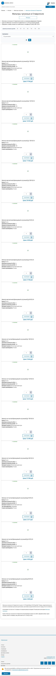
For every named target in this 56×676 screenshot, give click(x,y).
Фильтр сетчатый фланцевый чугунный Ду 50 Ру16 (17, 498)
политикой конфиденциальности (20, 670)
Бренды (2, 654)
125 (31, 28)
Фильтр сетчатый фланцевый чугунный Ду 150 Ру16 (18, 418)
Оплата (2, 661)
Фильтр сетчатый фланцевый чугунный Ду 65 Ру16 (17, 539)
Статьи (2, 644)
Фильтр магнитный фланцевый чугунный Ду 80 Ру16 (18, 299)
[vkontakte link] (42, 663)
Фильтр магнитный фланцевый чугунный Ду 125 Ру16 (18, 101)
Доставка (3, 665)
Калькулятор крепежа (5, 663)
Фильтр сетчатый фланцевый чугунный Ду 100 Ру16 (18, 339)
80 (23, 28)
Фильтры (28, 17)
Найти (50, 6)
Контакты (3, 646)
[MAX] (53, 663)
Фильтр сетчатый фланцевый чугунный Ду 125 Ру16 (18, 379)
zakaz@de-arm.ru (51, 658)
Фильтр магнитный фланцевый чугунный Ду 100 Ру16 (18, 61)
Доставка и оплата (5, 652)
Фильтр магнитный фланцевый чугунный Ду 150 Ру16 (18, 140)
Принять (6, 673)
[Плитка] (26, 40)
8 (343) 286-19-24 (51, 656)
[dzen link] (45, 663)
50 (17, 28)
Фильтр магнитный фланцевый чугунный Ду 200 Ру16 (18, 180)
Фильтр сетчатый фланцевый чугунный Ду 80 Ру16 (17, 579)
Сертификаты (4, 650)
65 (20, 28)
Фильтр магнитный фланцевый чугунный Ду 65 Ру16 (18, 260)
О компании (3, 648)
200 (39, 28)
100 (27, 28)
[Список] (29, 40)
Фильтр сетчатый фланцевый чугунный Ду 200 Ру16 (18, 458)
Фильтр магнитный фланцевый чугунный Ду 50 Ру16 (18, 220)
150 (35, 28)
